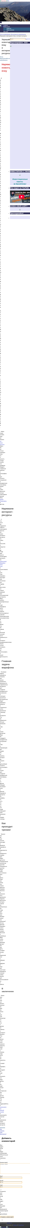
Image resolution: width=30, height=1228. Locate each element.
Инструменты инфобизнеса (18, 34)
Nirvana (15, 1225)
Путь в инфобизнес (5, 34)
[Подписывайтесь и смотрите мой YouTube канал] (3, 0)
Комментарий (4, 1162)
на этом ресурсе (2, 443)
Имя (1, 1176)
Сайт (1, 1185)
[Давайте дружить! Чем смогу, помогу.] (7, 0)
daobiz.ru (9, 1223)
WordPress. (21, 1225)
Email (1, 1180)
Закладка (2, 1127)
